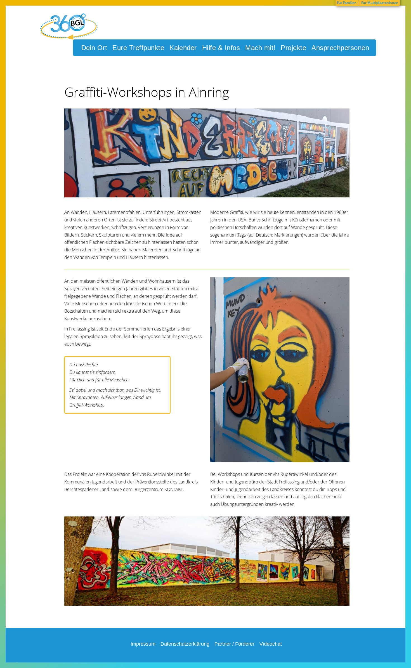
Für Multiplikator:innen (379, 2)
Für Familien (346, 2)
